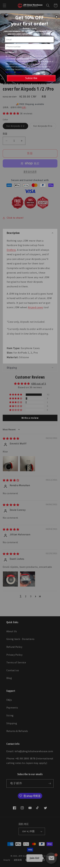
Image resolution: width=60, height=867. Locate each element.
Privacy (19, 72)
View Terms (10, 72)
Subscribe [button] (31, 78)
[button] (56, 17)
